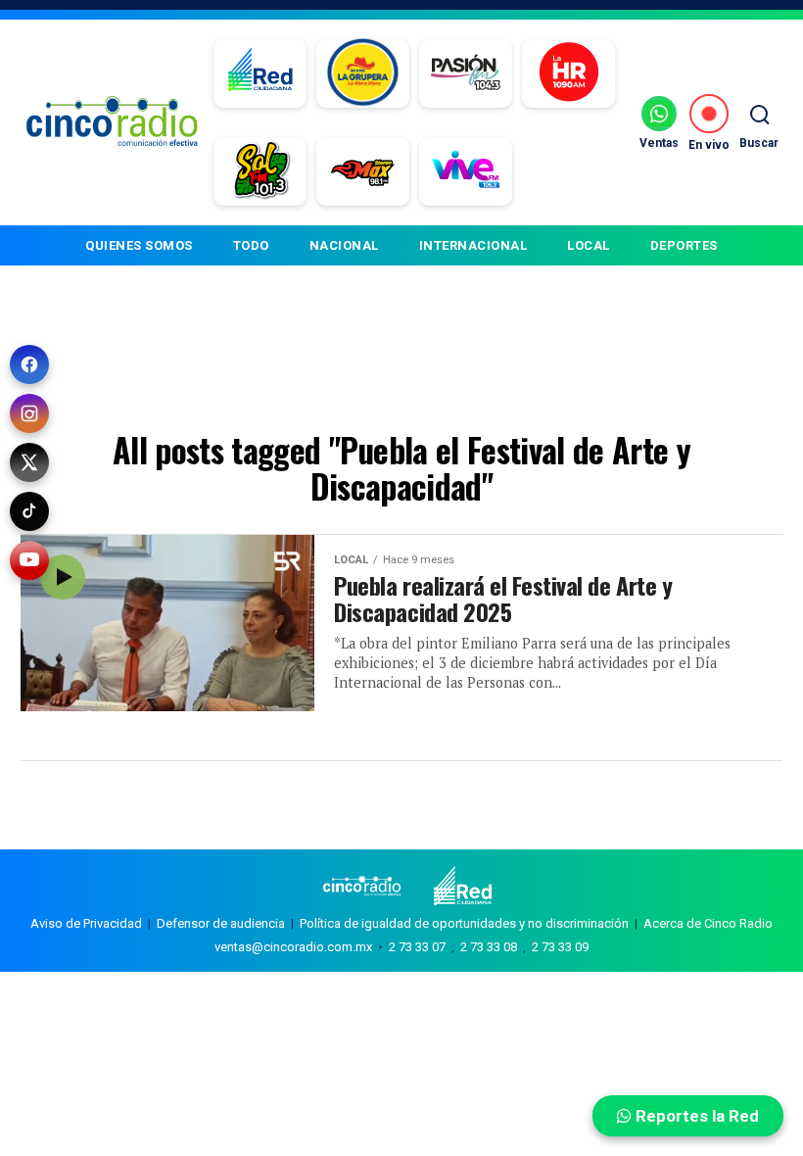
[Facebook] (29, 364)
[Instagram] (29, 413)
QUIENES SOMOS (139, 245)
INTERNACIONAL (473, 245)
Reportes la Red (695, 1116)
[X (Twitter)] (29, 462)
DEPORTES (684, 245)
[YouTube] (29, 560)
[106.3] (465, 171)
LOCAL (588, 245)
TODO (251, 245)
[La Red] (260, 73)
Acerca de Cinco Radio (708, 923)
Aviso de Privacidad (86, 923)
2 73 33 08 (488, 946)
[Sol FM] (260, 171)
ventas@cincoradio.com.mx (293, 946)
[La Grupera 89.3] (362, 73)
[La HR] (568, 73)
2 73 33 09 (560, 946)
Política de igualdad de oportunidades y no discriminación (464, 923)
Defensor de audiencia (221, 923)
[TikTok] (29, 511)
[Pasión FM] (465, 73)
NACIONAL (344, 245)
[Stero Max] (363, 171)
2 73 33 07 (417, 946)
